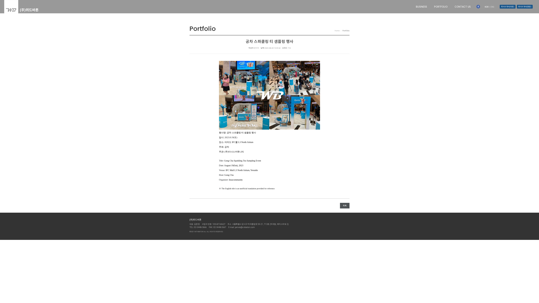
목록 (345, 206)
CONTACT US (463, 6)
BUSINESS (421, 6)
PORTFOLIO (441, 6)
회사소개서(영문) (524, 7)
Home (337, 31)
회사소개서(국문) (507, 7)
